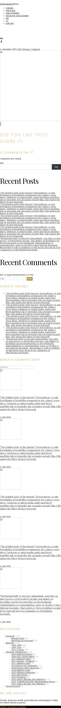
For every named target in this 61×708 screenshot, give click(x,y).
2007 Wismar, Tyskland (28, 49)
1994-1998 (16, 645)
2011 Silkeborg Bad (20, 663)
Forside (9, 8)
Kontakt (10, 23)
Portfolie (10, 10)
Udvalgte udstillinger (17, 16)
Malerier (10, 643)
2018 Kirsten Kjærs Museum (25, 668)
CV (7, 21)
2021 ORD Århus (19, 675)
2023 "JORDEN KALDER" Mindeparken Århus (33, 682)
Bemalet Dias (17, 638)
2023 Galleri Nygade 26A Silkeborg (28, 684)
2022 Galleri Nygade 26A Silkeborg (28, 679)
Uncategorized (13, 686)
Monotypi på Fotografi (22, 640)
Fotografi (10, 636)
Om (7, 18)
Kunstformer (12, 13)
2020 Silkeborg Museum (23, 672)
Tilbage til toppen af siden (13, 707)
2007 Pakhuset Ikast (21, 659)
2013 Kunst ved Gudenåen (24, 666)
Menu (16, 4)
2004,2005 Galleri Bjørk (22, 656)
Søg (1, 163)
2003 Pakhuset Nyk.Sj (21, 654)
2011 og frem (17, 650)
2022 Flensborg (18, 677)
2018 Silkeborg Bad (20, 670)
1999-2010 (16, 647)
